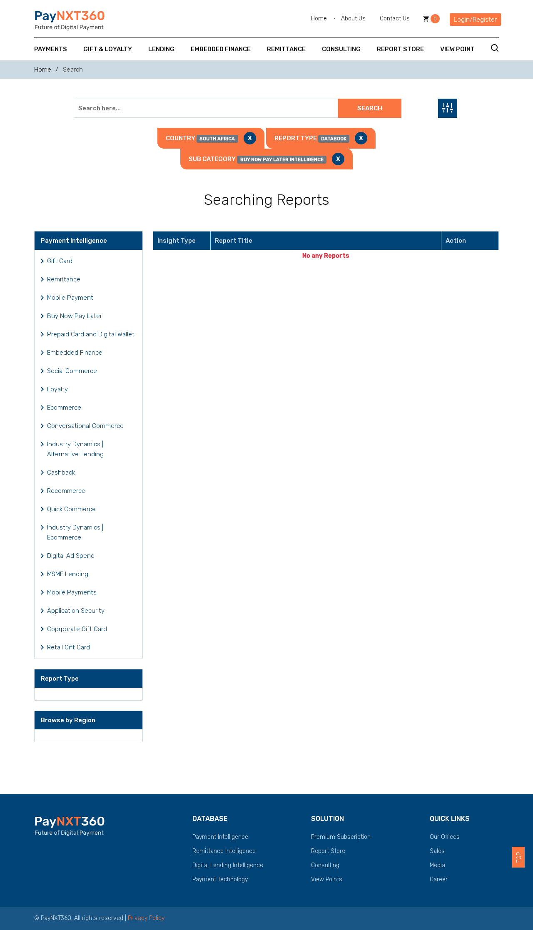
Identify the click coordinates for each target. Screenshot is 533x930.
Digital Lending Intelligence (227, 865)
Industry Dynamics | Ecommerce (75, 532)
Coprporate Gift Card (77, 629)
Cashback (61, 472)
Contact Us (395, 18)
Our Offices (445, 836)
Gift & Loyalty (107, 49)
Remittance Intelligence (224, 851)
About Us (353, 18)
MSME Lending (67, 574)
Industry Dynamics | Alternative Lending (75, 449)
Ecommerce (64, 407)
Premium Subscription (341, 836)
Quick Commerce (71, 509)
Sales (437, 851)
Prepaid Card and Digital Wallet (90, 334)
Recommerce (66, 491)
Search (369, 108)
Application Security (76, 610)
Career (439, 879)
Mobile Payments (72, 592)
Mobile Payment (70, 297)
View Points (326, 879)
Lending (161, 49)
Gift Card (59, 261)
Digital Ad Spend (71, 555)
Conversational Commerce (85, 426)
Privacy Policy (146, 918)
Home (319, 18)
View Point (457, 49)
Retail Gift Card (68, 647)
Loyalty (57, 389)
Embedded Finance (221, 49)
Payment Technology (220, 879)
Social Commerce (72, 371)
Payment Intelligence (220, 836)
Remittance (286, 49)
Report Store (400, 49)
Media (437, 865)
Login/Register (475, 19)
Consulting (341, 49)
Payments (50, 49)
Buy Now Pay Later (74, 316)
